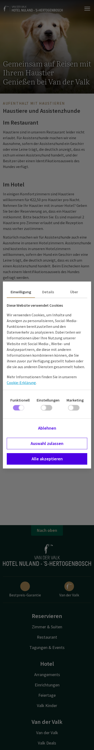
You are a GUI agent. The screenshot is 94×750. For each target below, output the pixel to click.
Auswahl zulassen (47, 443)
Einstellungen (48, 400)
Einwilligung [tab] (21, 291)
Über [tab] (74, 291)
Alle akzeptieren (47, 459)
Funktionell (20, 400)
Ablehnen (47, 428)
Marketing (75, 400)
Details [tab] (48, 291)
